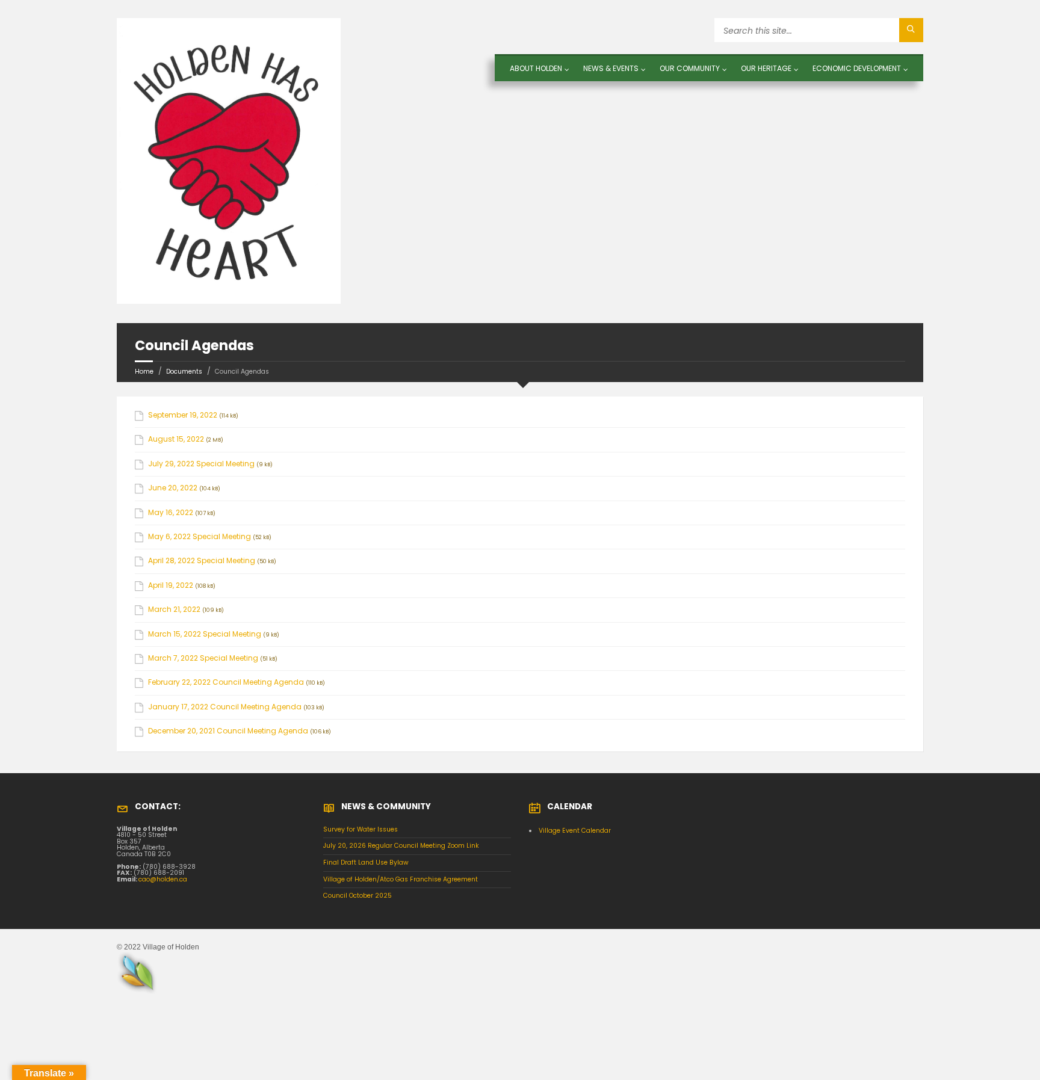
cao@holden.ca (162, 879)
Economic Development (856, 68)
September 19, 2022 (182, 415)
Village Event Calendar (575, 830)
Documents (184, 371)
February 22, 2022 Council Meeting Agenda (226, 682)
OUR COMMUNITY (690, 68)
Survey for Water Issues (360, 829)
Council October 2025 (357, 895)
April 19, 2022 (170, 585)
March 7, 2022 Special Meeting (203, 658)
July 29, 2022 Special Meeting (201, 464)
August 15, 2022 (176, 439)
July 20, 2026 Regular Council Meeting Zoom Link (401, 845)
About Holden (536, 68)
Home (144, 371)
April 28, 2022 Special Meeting (201, 561)
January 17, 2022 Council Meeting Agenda (225, 707)
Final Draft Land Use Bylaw (366, 862)
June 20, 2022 (172, 488)
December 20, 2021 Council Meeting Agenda (228, 731)
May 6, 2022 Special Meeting (199, 536)
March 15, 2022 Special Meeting (204, 634)
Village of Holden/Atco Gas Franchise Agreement (400, 879)
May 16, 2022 (170, 512)
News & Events (611, 68)
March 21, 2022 (174, 609)
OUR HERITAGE (766, 68)
